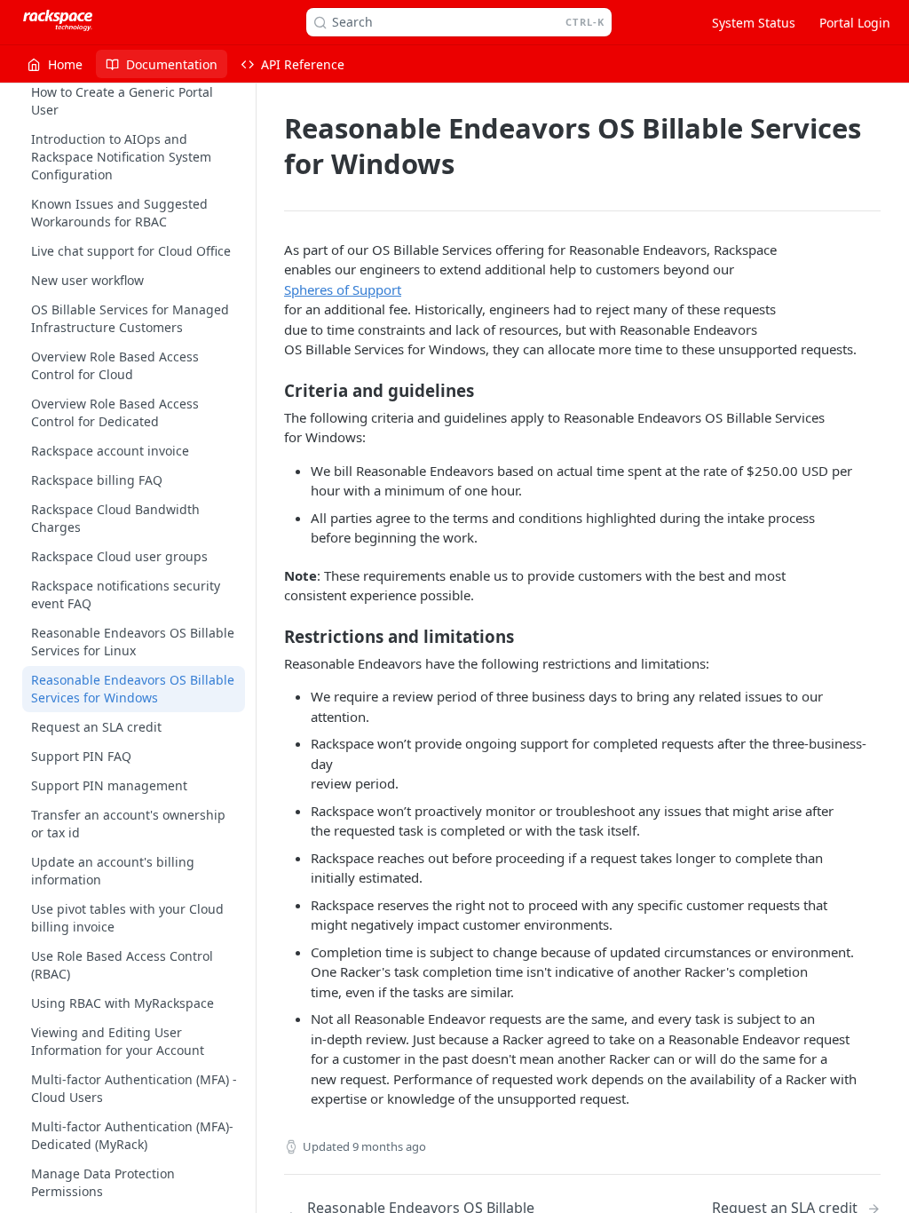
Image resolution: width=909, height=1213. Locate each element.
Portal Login (854, 22)
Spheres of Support (342, 289)
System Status (753, 22)
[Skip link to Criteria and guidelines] (272, 390)
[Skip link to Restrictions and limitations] (272, 636)
